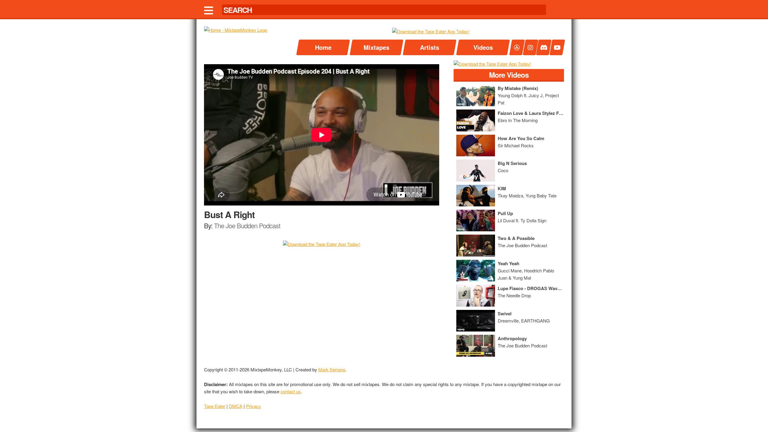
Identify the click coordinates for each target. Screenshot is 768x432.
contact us (290, 391)
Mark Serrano (331, 369)
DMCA (235, 406)
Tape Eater (214, 406)
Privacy (253, 406)
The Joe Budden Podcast (247, 225)
